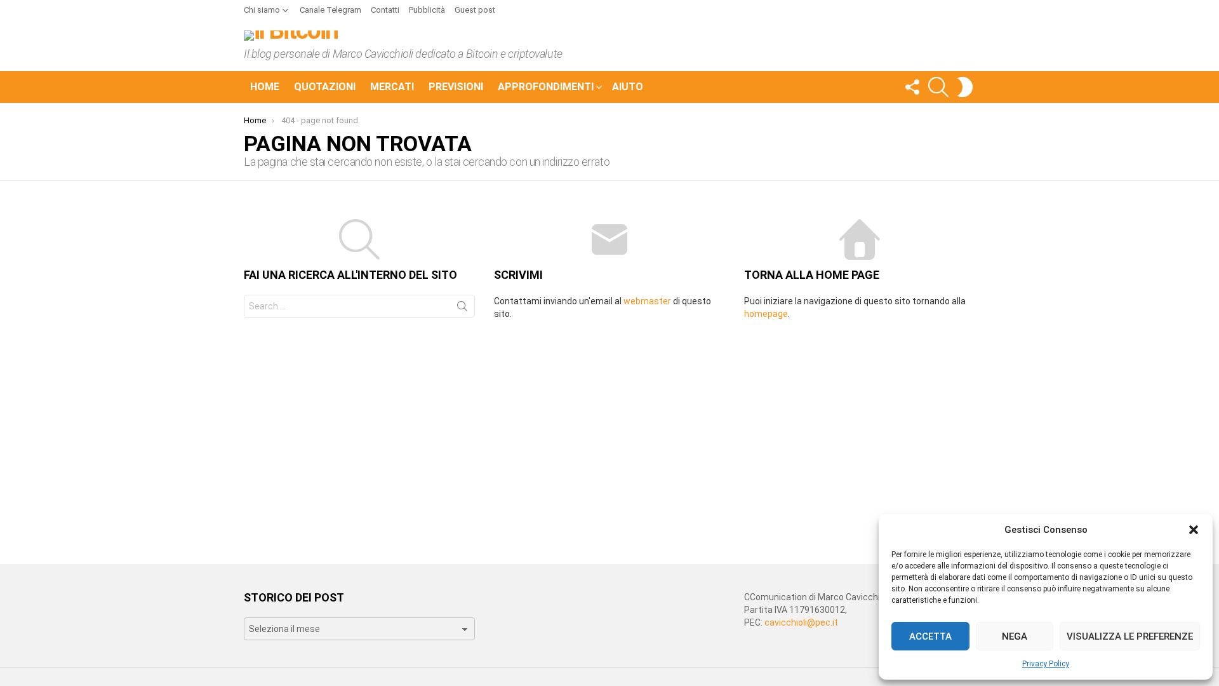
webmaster (647, 301)
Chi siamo (262, 10)
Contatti (385, 10)
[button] (1193, 529)
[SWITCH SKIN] (965, 87)
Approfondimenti (546, 87)
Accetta (930, 636)
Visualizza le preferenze (1130, 636)
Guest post (475, 10)
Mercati (392, 87)
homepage (766, 314)
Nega (1014, 636)
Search (462, 309)
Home (264, 87)
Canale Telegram (330, 10)
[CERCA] (938, 87)
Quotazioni (325, 87)
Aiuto (627, 87)
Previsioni (456, 87)
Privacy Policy (1045, 663)
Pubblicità (427, 10)
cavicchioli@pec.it (801, 622)
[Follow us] (912, 87)
